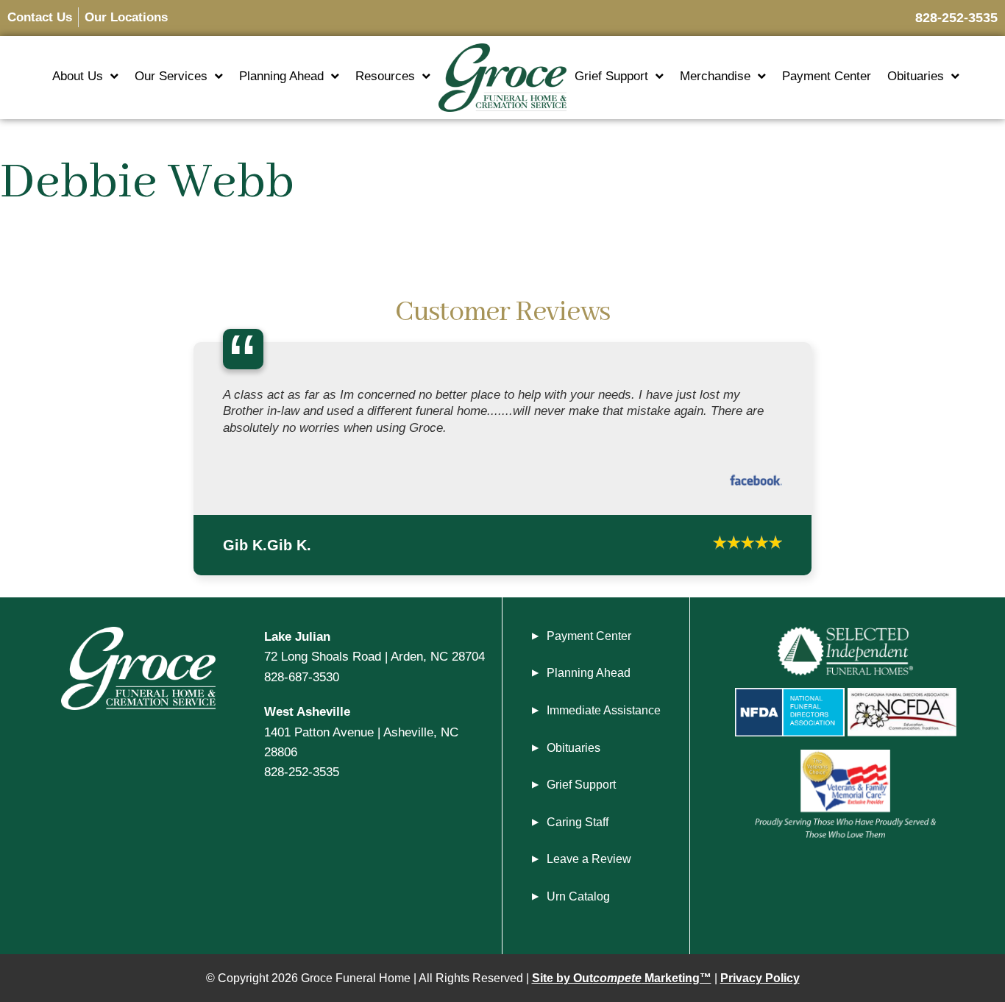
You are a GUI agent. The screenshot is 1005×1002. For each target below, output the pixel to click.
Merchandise (715, 76)
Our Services (171, 76)
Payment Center (826, 76)
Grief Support (611, 76)
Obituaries (915, 76)
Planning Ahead (281, 76)
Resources (385, 76)
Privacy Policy (760, 978)
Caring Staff (577, 822)
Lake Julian (297, 636)
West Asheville (307, 711)
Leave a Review (589, 859)
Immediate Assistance (604, 710)
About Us (77, 76)
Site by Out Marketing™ (621, 978)
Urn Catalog (578, 896)
